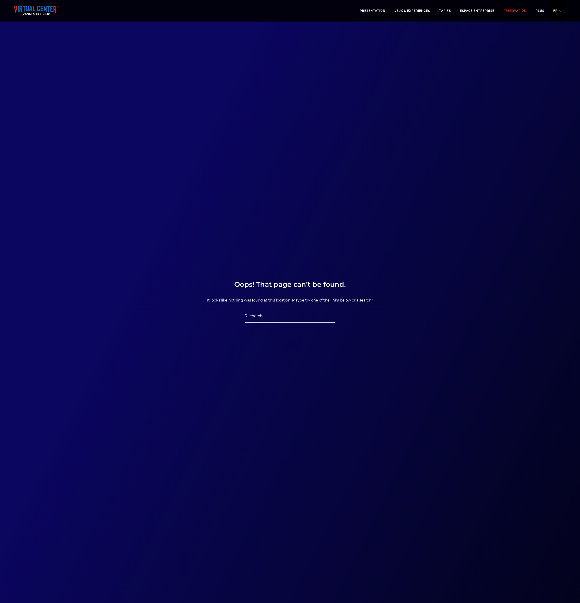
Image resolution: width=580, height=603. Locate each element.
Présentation (372, 10)
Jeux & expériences (412, 10)
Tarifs (445, 10)
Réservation (515, 10)
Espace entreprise (477, 10)
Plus (540, 10)
